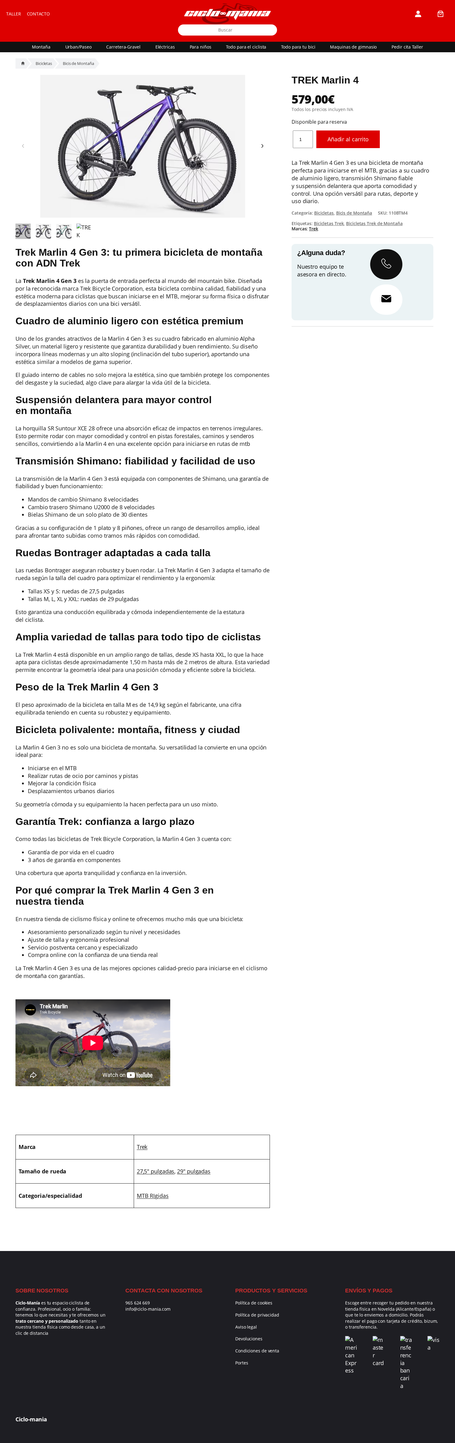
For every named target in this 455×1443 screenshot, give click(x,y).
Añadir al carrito (348, 139)
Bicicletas (44, 63)
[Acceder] (418, 14)
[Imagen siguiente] (262, 146)
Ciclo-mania (31, 1419)
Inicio (22, 63)
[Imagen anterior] (23, 146)
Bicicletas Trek (329, 223)
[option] (43, 231)
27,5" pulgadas (156, 1171)
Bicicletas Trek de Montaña (374, 223)
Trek (142, 1147)
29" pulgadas (193, 1171)
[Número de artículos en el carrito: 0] (440, 14)
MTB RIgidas (153, 1195)
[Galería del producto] (142, 146)
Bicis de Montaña (78, 63)
